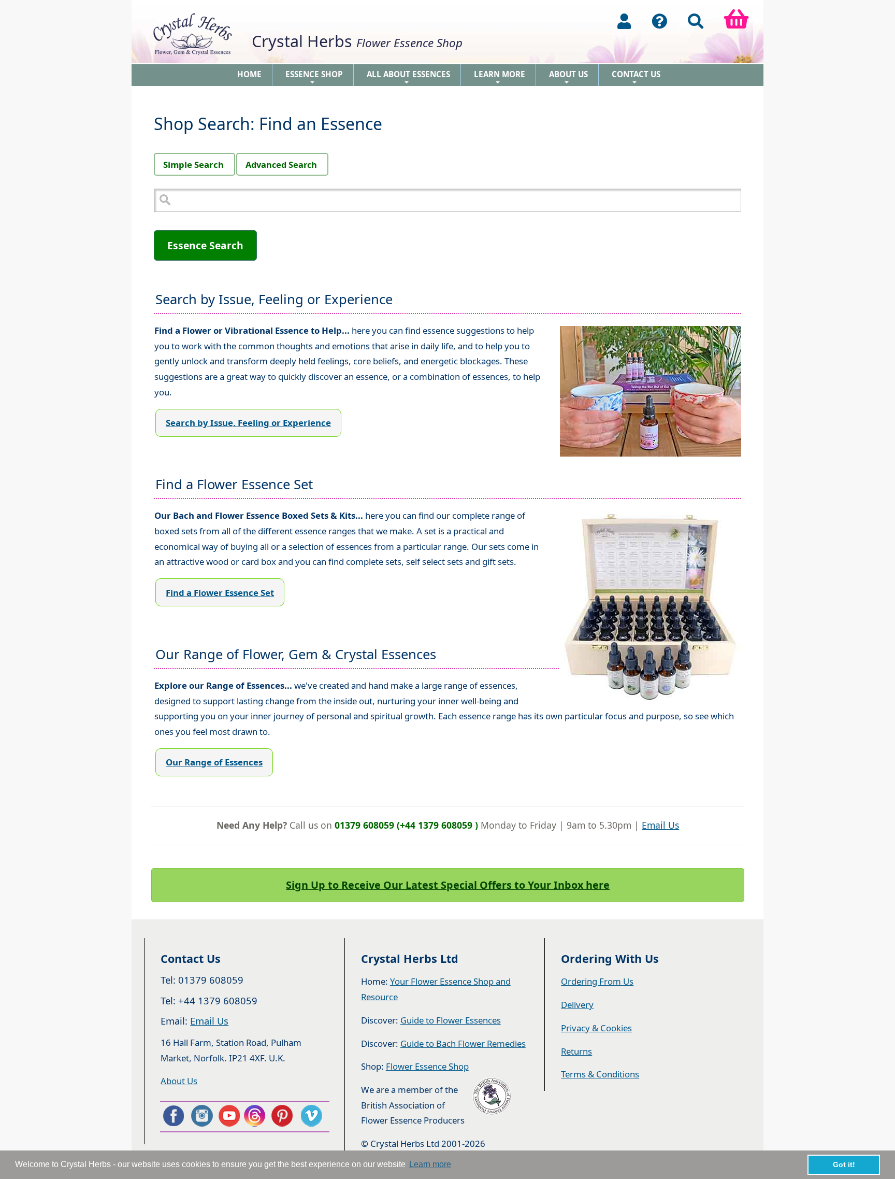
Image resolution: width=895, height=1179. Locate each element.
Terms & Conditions (600, 1074)
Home (249, 74)
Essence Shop (314, 77)
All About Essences (408, 77)
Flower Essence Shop (427, 1066)
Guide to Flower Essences (450, 1020)
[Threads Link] (256, 1116)
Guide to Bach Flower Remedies (463, 1043)
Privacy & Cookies (596, 1028)
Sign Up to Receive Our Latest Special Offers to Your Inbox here (448, 885)
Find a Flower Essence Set (220, 593)
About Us (568, 77)
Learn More (499, 77)
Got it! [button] (844, 1164)
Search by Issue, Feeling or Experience (248, 423)
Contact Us (636, 77)
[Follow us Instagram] (201, 1116)
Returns (576, 1051)
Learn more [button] (430, 1164)
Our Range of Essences (214, 762)
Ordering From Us (597, 981)
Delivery (577, 1005)
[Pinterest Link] (284, 1116)
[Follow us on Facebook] (173, 1116)
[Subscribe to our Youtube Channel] (228, 1116)
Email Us (660, 825)
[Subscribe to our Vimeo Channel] (312, 1116)
